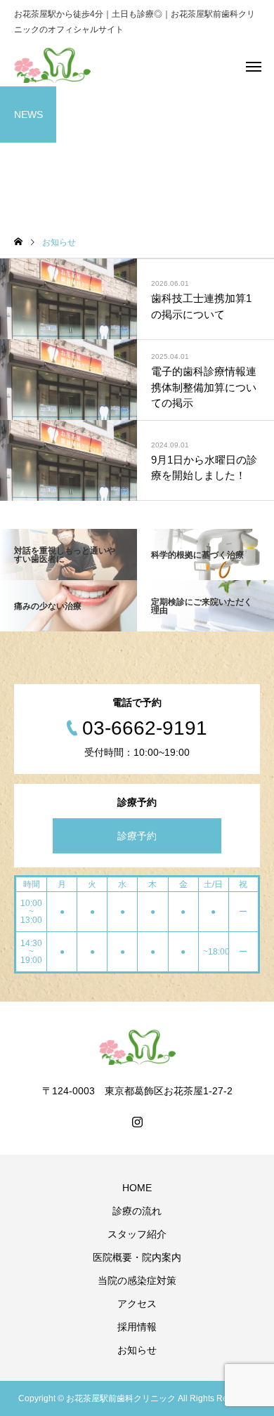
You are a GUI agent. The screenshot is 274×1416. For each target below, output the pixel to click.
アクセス (137, 1303)
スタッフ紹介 (137, 1234)
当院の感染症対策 (137, 1280)
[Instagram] (137, 1122)
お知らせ (137, 1350)
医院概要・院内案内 (137, 1257)
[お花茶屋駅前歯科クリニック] (52, 65)
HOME (137, 1187)
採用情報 (137, 1326)
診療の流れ (137, 1211)
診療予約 (137, 835)
